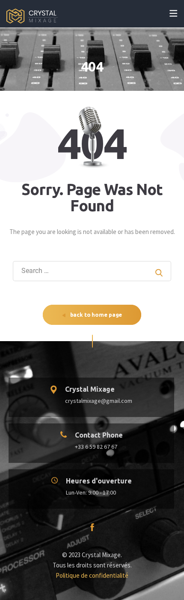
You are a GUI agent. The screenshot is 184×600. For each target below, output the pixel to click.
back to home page (95, 315)
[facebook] (92, 528)
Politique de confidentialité (92, 575)
